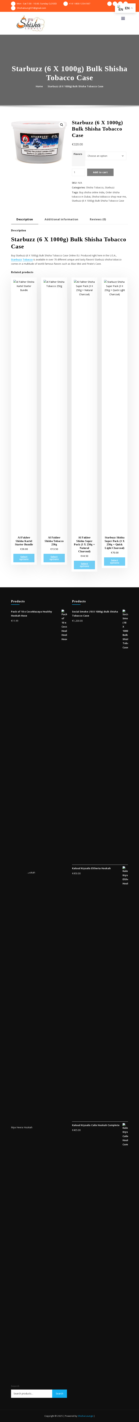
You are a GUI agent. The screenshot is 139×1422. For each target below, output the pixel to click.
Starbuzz (109, 187)
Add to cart (100, 172)
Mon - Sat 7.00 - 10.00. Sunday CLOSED (37, 3)
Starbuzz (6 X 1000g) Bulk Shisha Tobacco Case (75, 86)
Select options (23, 558)
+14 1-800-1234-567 (79, 3)
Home (39, 86)
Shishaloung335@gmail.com (31, 7)
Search (15, 1386)
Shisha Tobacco (95, 187)
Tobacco (28, 259)
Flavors (78, 154)
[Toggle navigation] (123, 18)
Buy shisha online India (91, 192)
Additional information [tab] (61, 219)
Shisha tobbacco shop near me (109, 196)
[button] (62, 125)
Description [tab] (24, 219)
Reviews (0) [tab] (98, 219)
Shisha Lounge (85, 1415)
